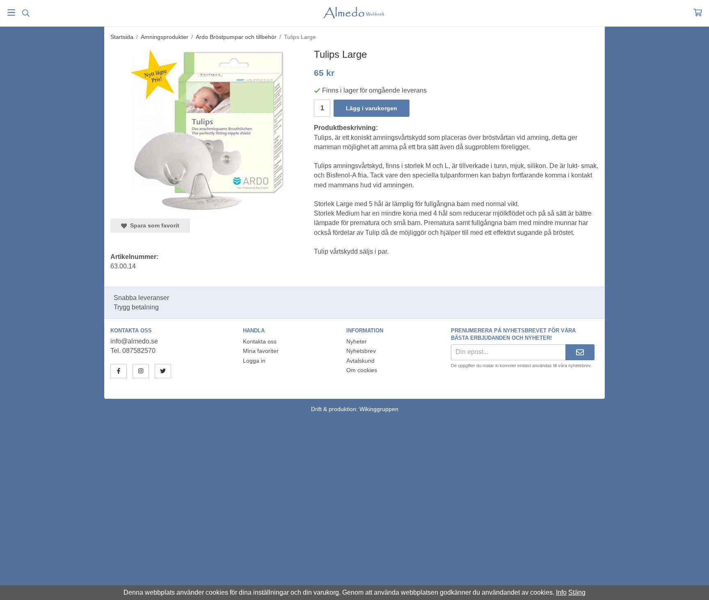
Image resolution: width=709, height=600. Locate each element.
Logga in (254, 360)
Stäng (576, 592)
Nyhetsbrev (361, 351)
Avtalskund (360, 360)
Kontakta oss (260, 341)
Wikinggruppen (378, 409)
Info (561, 592)
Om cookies (361, 370)
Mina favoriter (261, 351)
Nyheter (356, 341)
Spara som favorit (153, 225)
